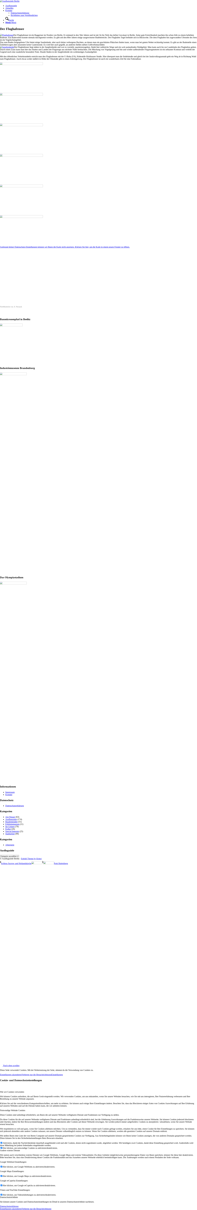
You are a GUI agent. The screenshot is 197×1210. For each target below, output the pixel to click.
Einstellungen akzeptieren (11, 1075)
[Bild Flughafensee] (98, 76)
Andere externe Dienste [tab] (10, 1150)
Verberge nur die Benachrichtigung (36, 1075)
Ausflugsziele (11, 819)
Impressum (10, 792)
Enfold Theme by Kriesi (31, 859)
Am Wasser (10, 817)
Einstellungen (57, 1075)
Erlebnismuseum (12, 824)
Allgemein (9, 845)
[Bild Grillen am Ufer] (98, 107)
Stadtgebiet (10, 834)
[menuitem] (101, 6)
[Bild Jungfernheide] (98, 168)
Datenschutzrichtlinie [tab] (9, 1197)
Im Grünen (10, 826)
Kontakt (8, 794)
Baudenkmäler (11, 822)
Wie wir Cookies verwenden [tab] (12, 1092)
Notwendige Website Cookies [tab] (12, 1110)
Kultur (8, 829)
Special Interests (12, 831)
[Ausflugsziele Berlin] (9, 1)
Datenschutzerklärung (14, 806)
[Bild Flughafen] (98, 138)
